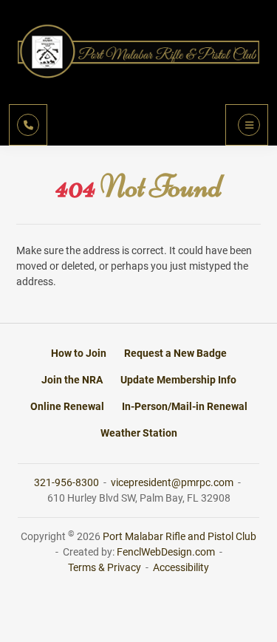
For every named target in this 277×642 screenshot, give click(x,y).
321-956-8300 (67, 482)
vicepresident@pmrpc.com (173, 482)
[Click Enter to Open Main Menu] (246, 125)
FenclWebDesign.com (166, 552)
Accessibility (181, 567)
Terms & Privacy (104, 567)
